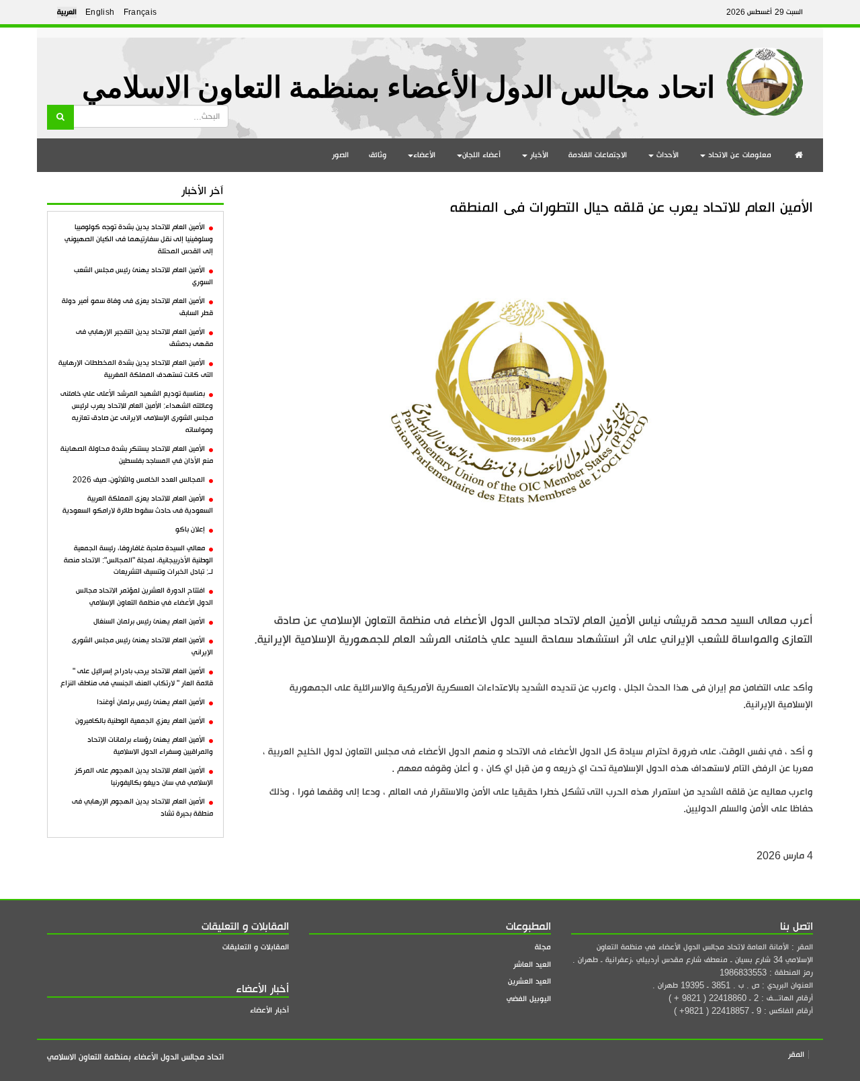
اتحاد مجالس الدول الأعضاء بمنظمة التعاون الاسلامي (398, 87)
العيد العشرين (529, 981)
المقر (796, 1054)
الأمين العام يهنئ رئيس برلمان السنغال (149, 621)
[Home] (765, 77)
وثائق (377, 155)
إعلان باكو (190, 529)
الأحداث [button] (666, 155)
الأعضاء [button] (424, 155)
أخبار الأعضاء (269, 1010)
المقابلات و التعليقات (255, 947)
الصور (340, 155)
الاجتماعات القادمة (597, 155)
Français (140, 12)
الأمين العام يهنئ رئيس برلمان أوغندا (151, 702)
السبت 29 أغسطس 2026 (764, 12)
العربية (67, 12)
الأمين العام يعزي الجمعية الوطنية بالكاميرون (140, 721)
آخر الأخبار (202, 191)
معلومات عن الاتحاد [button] (738, 155)
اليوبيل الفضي (529, 999)
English (100, 12)
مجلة (543, 947)
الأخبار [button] (537, 155)
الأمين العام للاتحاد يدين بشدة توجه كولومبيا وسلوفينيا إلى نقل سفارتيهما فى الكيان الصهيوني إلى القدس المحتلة (138, 239)
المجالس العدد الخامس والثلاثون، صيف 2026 (139, 479)
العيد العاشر (532, 964)
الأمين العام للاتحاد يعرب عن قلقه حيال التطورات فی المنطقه (631, 207)
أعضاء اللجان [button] (481, 155)
